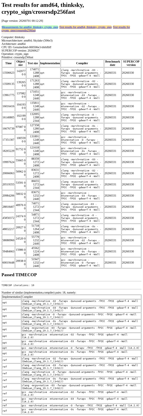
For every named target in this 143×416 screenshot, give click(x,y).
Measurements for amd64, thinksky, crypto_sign (30, 27)
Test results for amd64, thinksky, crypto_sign (85, 27)
